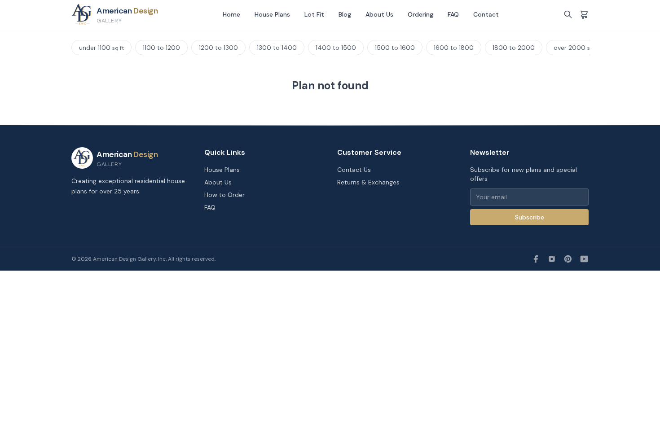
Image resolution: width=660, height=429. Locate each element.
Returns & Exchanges (368, 182)
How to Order (224, 195)
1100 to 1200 (161, 48)
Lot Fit (314, 14)
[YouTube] (584, 258)
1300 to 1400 (277, 48)
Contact (486, 14)
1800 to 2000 (514, 48)
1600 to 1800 (454, 48)
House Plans (272, 14)
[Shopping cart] (584, 14)
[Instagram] (551, 258)
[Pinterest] (567, 258)
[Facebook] (535, 258)
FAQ (453, 14)
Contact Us (354, 170)
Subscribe (529, 217)
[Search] (567, 14)
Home (231, 14)
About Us (379, 14)
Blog (345, 14)
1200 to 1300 (218, 48)
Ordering (420, 14)
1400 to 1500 (336, 48)
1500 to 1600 (395, 48)
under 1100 (101, 48)
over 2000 (576, 48)
